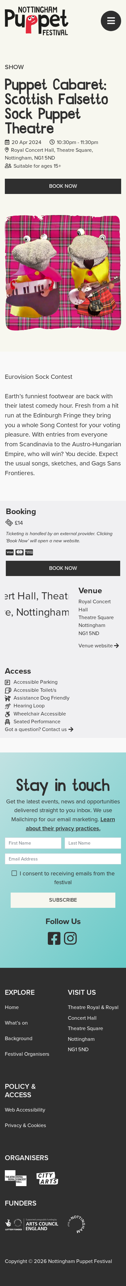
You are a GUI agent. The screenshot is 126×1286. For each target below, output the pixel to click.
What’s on (16, 1023)
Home (12, 1007)
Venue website (96, 645)
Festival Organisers (27, 1054)
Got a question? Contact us (36, 729)
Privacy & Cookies (25, 1125)
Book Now (63, 186)
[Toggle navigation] (111, 21)
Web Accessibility (25, 1109)
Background (18, 1038)
